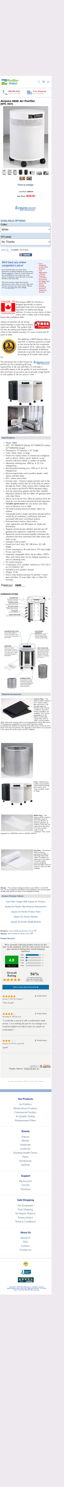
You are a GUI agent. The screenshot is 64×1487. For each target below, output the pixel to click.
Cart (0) (25, 1185)
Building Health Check (25, 1152)
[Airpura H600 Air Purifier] (25, 168)
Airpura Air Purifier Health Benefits (26, 922)
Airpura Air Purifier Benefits (25, 917)
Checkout (25, 1189)
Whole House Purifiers (25, 1108)
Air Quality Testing (25, 1116)
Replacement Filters (25, 1120)
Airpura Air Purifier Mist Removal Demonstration (26, 906)
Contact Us (25, 1249)
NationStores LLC (26, 1287)
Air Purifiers (25, 1104)
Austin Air (25, 1148)
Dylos (25, 1156)
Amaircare (25, 1144)
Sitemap (36, 1290)
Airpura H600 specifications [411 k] (21, 931)
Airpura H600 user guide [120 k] (19, 934)
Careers (25, 1245)
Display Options (15, 1068)
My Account (25, 1181)
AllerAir (25, 1140)
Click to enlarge (25, 185)
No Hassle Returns (25, 1213)
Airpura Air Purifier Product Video (25, 911)
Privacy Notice (25, 1217)
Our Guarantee (25, 1205)
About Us (25, 1237)
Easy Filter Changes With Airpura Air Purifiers (25, 901)
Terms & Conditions (25, 1221)
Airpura (25, 1136)
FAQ (25, 1241)
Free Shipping (25, 1209)
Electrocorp (25, 1160)
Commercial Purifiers (25, 1112)
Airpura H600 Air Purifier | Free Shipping (31, 1081)
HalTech (25, 1164)
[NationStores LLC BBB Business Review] (25, 1274)
